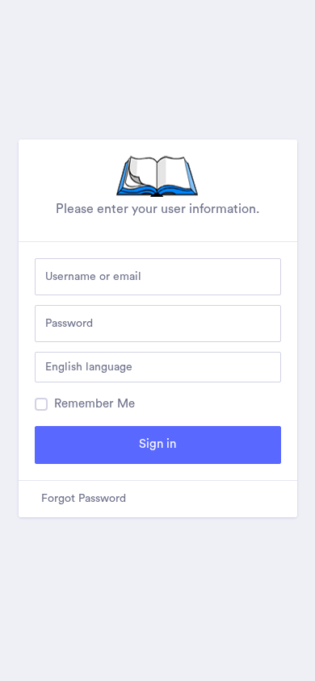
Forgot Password (83, 498)
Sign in (157, 444)
